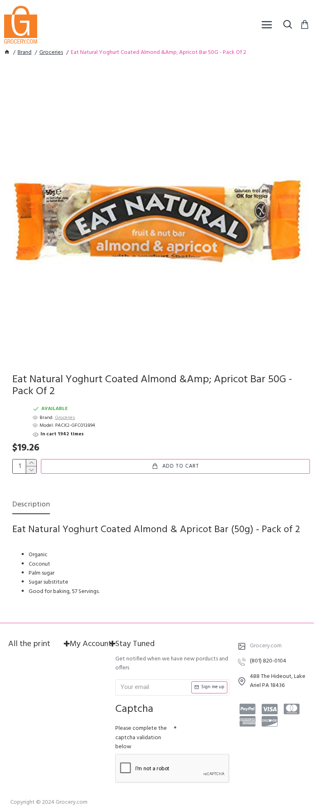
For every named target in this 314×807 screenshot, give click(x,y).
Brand (24, 52)
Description (31, 505)
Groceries (51, 52)
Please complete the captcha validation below (141, 737)
